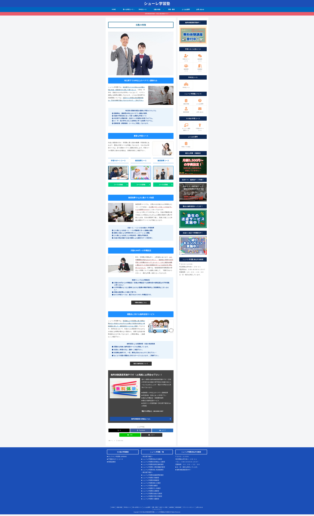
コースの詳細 (118, 184)
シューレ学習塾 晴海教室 (151, 480)
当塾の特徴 (119, 507)
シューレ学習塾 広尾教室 (151, 491)
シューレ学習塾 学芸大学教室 (152, 496)
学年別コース (127, 507)
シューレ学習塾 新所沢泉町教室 (153, 464)
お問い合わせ (199, 507)
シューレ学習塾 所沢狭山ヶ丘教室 (154, 462)
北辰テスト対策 (163, 507)
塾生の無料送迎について (141, 363)
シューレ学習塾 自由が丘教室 (152, 493)
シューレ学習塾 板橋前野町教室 (153, 475)
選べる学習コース (137, 507)
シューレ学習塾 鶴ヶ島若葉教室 (153, 470)
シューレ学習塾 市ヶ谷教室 (152, 488)
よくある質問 (146, 507)
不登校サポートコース (115, 459)
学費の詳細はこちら (141, 302)
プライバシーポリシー (188, 507)
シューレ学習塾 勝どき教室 (152, 483)
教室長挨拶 (178, 507)
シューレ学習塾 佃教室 (150, 485)
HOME (113, 507)
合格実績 (171, 507)
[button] (151, 435)
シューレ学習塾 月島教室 (151, 477)
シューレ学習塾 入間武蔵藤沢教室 (154, 467)
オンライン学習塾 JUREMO (117, 456)
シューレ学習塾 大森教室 (151, 499)
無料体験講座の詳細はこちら (140, 419)
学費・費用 (155, 507)
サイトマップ (157, 509)
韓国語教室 (112, 462)
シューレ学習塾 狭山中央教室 (152, 459)
